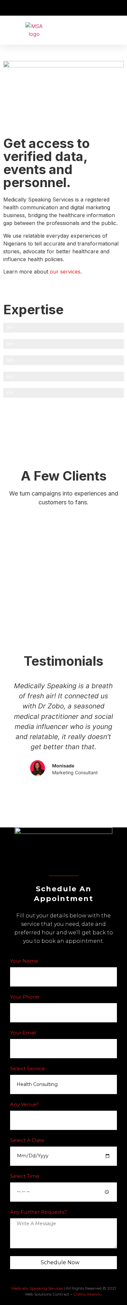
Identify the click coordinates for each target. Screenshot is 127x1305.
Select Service (27, 1069)
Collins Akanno (87, 1294)
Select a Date (27, 1140)
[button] (117, 30)
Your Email (23, 1033)
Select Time (24, 1176)
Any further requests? (38, 1212)
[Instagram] (63, 862)
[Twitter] (75, 862)
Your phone (24, 997)
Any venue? (24, 1104)
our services (65, 271)
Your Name (24, 961)
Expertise (33, 310)
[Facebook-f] (51, 862)
